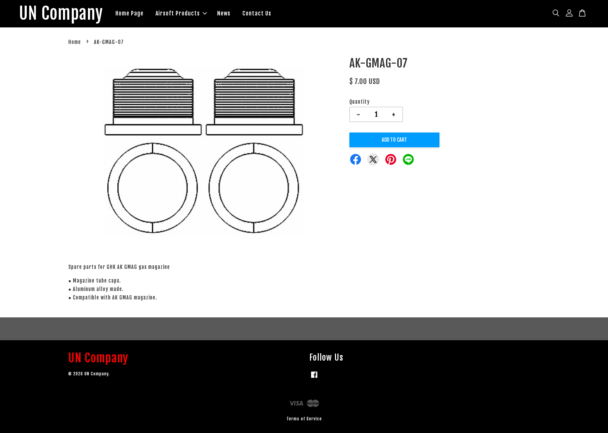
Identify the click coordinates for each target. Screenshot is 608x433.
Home (74, 42)
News (223, 13)
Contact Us (256, 13)
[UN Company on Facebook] (314, 378)
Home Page (129, 13)
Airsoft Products (178, 13)
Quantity (359, 102)
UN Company (61, 14)
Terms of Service (304, 418)
